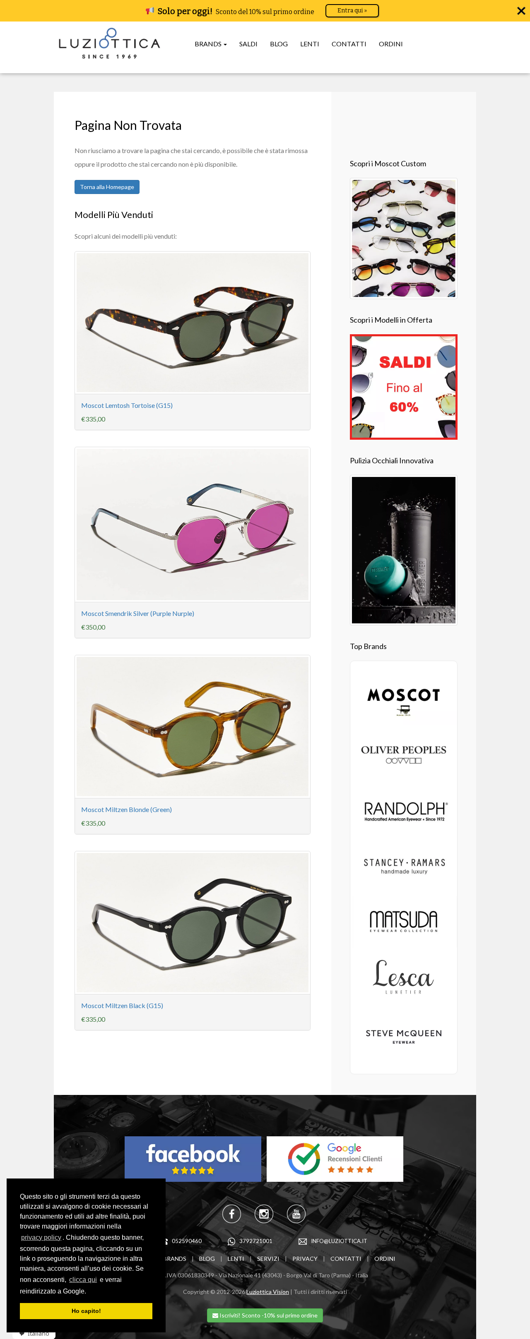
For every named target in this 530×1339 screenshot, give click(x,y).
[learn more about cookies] (89, 1292)
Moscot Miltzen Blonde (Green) (126, 809)
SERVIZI (268, 1258)
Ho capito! (86, 1311)
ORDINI (391, 44)
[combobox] (31, 1333)
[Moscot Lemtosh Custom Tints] (404, 237)
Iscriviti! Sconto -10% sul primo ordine (268, 1315)
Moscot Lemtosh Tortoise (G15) (127, 405)
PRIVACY (305, 1258)
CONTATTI (349, 44)
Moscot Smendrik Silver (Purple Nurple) (137, 613)
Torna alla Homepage (107, 186)
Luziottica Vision (267, 1291)
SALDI (248, 44)
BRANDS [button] (209, 44)
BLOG (279, 44)
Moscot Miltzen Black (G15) (122, 1005)
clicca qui (83, 1279)
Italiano (38, 1333)
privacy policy (41, 1237)
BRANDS (174, 1258)
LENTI (309, 44)
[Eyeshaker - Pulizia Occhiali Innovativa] (404, 549)
